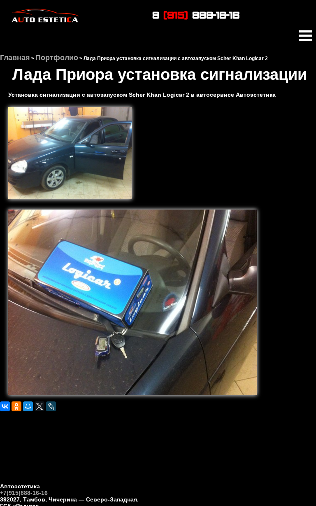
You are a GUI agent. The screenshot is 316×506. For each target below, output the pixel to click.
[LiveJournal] (51, 406)
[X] (39, 406)
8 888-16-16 (195, 14)
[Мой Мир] (28, 406)
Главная (15, 58)
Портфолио (56, 58)
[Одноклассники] (16, 406)
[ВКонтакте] (5, 406)
